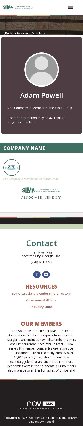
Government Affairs (41, 300)
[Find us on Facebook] (37, 274)
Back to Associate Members (25, 33)
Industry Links (41, 307)
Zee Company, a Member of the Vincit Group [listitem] (30, 179)
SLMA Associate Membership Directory (42, 293)
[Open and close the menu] (55, 7)
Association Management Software (41, 408)
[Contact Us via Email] (46, 274)
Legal (50, 422)
